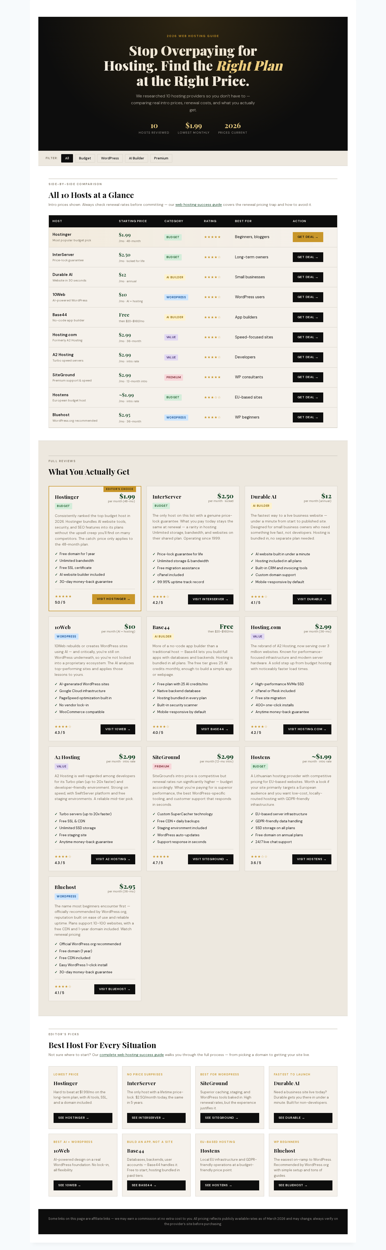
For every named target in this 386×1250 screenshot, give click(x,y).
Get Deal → (308, 237)
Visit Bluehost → (115, 989)
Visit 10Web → (118, 729)
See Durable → (292, 1118)
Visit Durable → (312, 599)
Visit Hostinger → (113, 599)
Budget (85, 158)
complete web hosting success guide (132, 1054)
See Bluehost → (293, 1185)
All (67, 158)
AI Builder (136, 158)
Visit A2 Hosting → (113, 859)
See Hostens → (218, 1185)
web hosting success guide (198, 204)
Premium (161, 158)
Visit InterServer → (211, 599)
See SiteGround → (222, 1118)
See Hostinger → (73, 1118)
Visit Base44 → (215, 729)
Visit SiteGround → (211, 859)
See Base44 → (144, 1185)
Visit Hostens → (312, 859)
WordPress (110, 158)
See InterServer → (148, 1118)
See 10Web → (69, 1185)
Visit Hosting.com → (307, 729)
